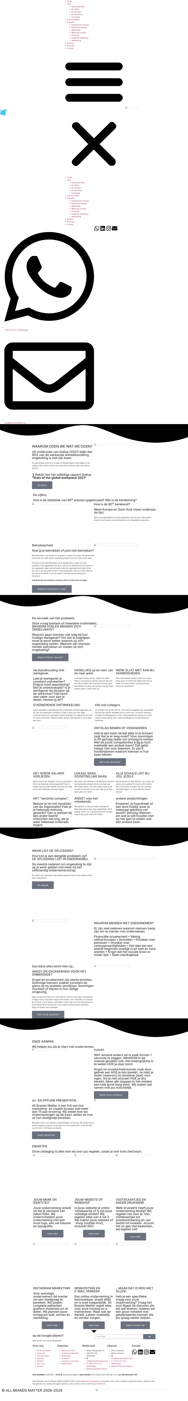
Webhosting (76, 40)
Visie (69, 4)
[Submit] (149, 1336)
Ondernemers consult (80, 25)
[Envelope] (114, 228)
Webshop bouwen (78, 33)
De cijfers (75, 9)
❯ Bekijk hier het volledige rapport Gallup (61, 476)
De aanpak (75, 17)
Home (69, 1)
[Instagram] (108, 228)
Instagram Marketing (79, 38)
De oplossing (76, 14)
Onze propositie (78, 6)
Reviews (70, 43)
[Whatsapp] (96, 228)
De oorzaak (76, 12)
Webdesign (75, 30)
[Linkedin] (102, 228)
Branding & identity (79, 27)
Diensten (70, 22)
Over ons (70, 46)
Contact (70, 48)
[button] (94, 113)
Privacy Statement (97, 1384)
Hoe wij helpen (73, 19)
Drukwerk (75, 35)
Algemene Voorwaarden (90, 1381)
